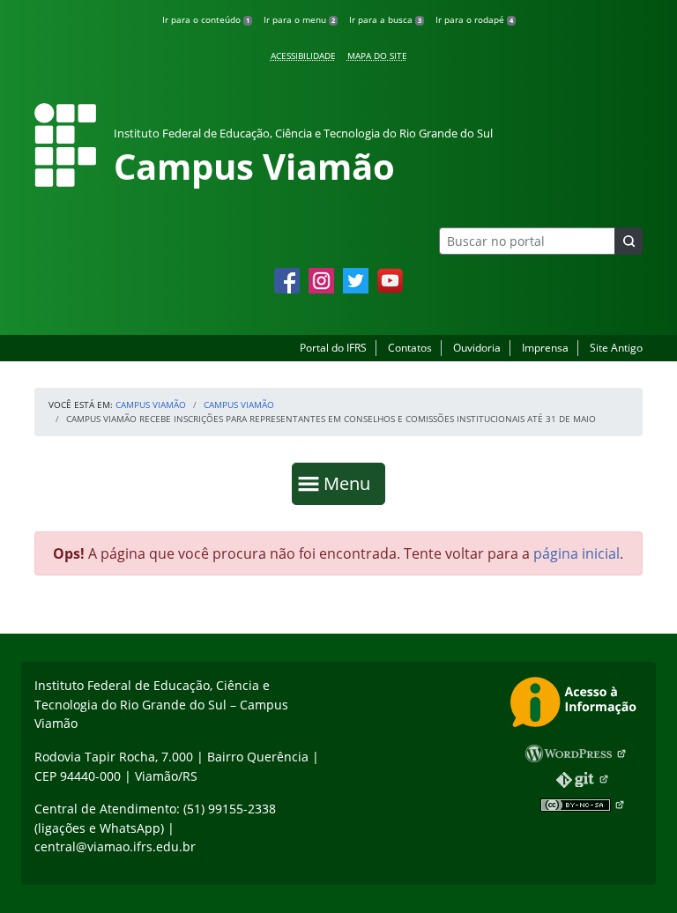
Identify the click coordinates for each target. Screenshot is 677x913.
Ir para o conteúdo (205, 19)
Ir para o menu (299, 19)
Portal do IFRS (333, 347)
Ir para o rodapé (474, 19)
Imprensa (545, 347)
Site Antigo (616, 347)
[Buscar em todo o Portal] (628, 241)
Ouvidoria (477, 347)
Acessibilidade (303, 55)
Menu (350, 483)
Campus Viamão (150, 404)
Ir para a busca (385, 19)
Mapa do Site (377, 55)
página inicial (576, 553)
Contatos (410, 347)
